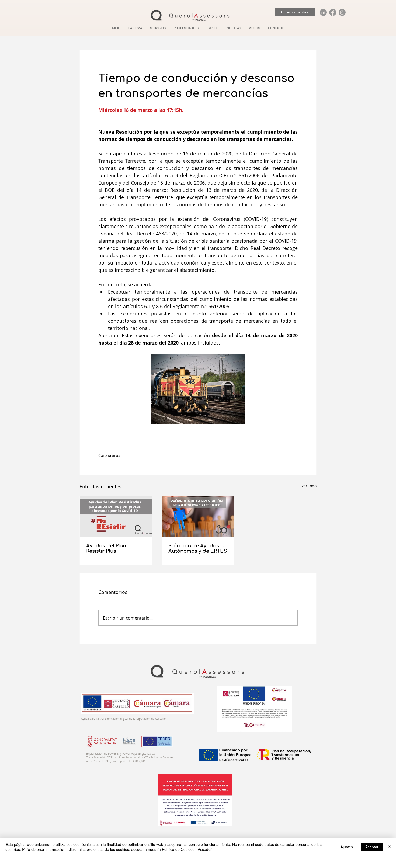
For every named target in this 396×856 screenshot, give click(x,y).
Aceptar (371, 847)
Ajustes (347, 847)
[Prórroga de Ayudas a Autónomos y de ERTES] (198, 516)
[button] (158, 28)
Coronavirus (109, 455)
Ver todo (309, 485)
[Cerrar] (389, 847)
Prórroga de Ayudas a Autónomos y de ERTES (197, 548)
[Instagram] (342, 12)
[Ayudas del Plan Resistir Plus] (116, 516)
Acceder (205, 849)
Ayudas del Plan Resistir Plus (106, 548)
